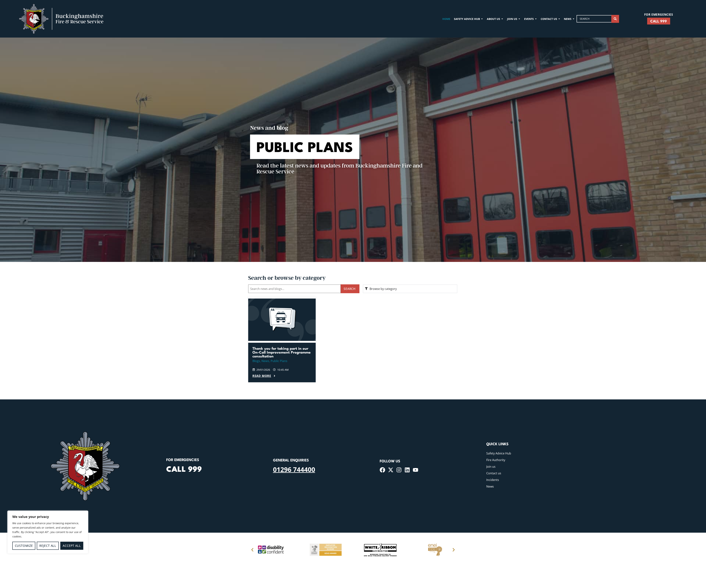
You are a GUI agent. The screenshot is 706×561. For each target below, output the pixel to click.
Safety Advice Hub (498, 453)
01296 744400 (294, 469)
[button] (252, 549)
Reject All (47, 546)
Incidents (492, 480)
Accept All (72, 546)
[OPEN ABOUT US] (502, 19)
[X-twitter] (390, 470)
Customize (24, 546)
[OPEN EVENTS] (536, 19)
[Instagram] (399, 470)
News (490, 486)
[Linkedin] (407, 470)
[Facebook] (382, 470)
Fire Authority (495, 460)
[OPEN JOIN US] (519, 19)
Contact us (493, 473)
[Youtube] (415, 470)
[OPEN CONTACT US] (559, 19)
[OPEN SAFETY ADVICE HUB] (482, 19)
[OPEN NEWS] (573, 19)
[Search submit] (615, 19)
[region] (47, 532)
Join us (490, 467)
